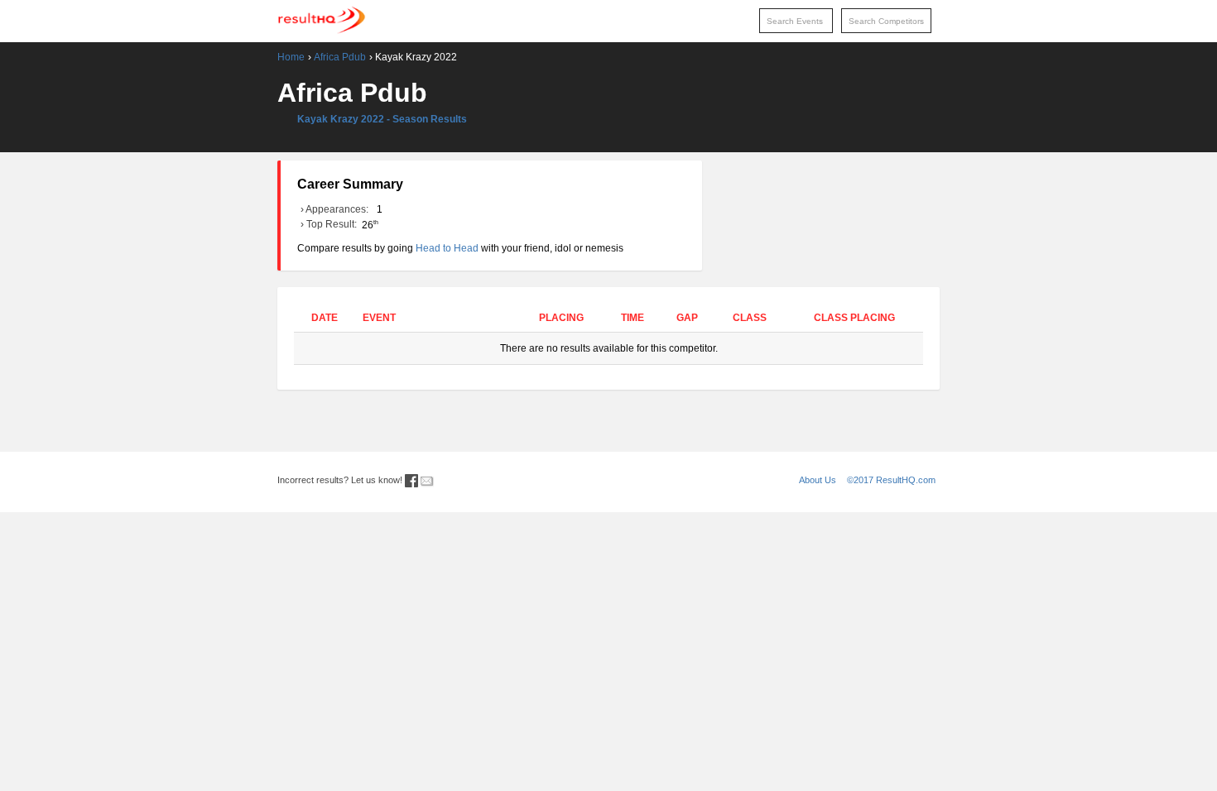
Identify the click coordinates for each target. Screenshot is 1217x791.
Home (291, 57)
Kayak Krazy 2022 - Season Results (382, 119)
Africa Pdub (340, 57)
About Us (817, 480)
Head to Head (447, 248)
